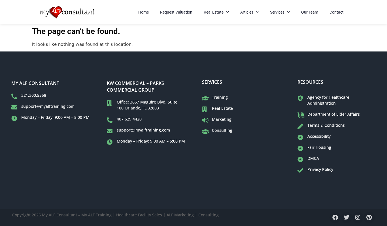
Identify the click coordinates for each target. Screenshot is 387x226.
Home (143, 12)
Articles (246, 12)
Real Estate (214, 12)
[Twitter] (346, 217)
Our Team (309, 12)
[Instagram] (357, 217)
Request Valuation (176, 12)
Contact (336, 12)
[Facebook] (335, 217)
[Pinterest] (369, 217)
